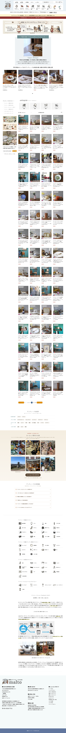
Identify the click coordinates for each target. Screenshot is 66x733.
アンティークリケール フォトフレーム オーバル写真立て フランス (46, 260)
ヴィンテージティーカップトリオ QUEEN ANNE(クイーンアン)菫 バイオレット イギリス (23, 241)
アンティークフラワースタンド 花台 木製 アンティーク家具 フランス (46, 298)
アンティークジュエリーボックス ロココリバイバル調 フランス (46, 374)
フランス (23, 416)
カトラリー (47, 422)
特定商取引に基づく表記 (53, 699)
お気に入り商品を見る (52, 691)
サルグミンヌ (40, 419)
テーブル (42, 422)
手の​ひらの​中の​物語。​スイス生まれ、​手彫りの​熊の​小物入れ (33, 60)
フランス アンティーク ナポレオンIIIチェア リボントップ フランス (35, 393)
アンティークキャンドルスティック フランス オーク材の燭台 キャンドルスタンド (58, 165)
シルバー (22, 422)
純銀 (25, 426)
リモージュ (46, 419)
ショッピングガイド (52, 690)
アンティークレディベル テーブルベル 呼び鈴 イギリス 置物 (35, 222)
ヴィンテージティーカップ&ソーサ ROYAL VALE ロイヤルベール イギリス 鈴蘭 (23, 222)
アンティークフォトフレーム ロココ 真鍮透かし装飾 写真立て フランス (46, 241)
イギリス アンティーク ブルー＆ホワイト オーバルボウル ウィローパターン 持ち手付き (35, 165)
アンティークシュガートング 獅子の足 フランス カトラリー (58, 260)
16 (28, 402)
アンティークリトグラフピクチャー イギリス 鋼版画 (23, 374)
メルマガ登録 (51, 701)
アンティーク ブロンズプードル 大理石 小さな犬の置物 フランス (46, 393)
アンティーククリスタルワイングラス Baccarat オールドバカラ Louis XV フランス (46, 165)
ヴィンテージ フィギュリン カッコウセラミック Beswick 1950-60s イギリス (58, 317)
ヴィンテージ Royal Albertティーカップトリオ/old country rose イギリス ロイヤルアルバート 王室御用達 (34, 374)
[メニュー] (62, 2)
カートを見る (51, 688)
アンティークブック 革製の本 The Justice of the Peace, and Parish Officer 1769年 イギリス (58, 393)
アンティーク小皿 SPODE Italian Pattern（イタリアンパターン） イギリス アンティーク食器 (23, 203)
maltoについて (51, 698)
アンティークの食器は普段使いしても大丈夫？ (24, 503)
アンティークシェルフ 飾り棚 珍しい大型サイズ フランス (23, 393)
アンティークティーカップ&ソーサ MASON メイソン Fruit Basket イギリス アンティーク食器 (46, 146)
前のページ (21, 402)
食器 (60, 8)
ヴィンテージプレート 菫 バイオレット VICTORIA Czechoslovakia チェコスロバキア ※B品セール (23, 146)
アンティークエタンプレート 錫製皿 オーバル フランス (46, 336)
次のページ (40, 402)
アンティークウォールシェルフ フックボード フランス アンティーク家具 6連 (23, 165)
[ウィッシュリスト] (56, 2)
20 (35, 402)
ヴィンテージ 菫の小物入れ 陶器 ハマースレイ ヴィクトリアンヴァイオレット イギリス (41, 86)
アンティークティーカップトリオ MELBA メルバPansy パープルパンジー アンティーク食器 (25, 86)
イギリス (19, 416)
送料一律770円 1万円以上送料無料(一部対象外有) (19, 12)
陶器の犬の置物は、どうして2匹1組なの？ (24, 496)
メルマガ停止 (51, 702)
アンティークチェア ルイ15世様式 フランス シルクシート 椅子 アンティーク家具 (47, 279)
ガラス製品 (34, 422)
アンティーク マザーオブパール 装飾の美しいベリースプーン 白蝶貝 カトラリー (35, 336)
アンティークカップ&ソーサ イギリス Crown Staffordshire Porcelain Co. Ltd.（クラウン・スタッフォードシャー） (58, 146)
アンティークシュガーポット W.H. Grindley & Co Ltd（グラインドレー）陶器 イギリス (35, 241)
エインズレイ (34, 419)
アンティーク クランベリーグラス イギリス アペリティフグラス (46, 184)
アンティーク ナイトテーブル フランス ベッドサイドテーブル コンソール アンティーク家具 (35, 184)
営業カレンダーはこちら (6, 698)
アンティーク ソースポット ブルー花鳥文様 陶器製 (23, 298)
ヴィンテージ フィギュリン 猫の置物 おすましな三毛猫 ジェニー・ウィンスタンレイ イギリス (56, 86)
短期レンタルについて (52, 693)
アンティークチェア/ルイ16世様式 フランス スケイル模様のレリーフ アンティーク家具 (35, 279)
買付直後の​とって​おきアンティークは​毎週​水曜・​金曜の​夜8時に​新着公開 (33, 67)
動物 (18, 426)
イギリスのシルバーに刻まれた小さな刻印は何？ (25, 493)
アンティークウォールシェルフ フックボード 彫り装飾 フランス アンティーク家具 (23, 336)
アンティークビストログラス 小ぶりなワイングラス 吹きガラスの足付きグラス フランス (35, 298)
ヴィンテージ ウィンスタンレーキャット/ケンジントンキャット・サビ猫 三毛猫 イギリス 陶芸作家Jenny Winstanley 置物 (58, 222)
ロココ (22, 426)
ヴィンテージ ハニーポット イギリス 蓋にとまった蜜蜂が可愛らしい (46, 203)
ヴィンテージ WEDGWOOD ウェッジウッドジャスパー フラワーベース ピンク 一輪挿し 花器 (35, 203)
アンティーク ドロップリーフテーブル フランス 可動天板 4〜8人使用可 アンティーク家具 (58, 355)
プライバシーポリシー (8, 154)
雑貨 (54, 8)
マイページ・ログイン (52, 704)
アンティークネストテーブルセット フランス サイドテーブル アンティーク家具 (23, 127)
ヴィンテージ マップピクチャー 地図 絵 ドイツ (46, 317)
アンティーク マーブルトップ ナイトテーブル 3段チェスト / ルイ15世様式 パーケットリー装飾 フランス (23, 260)
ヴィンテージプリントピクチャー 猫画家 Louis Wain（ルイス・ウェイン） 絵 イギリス (46, 355)
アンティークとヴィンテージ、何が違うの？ (24, 489)
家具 (26, 422)
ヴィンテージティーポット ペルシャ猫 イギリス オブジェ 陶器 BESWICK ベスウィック (58, 127)
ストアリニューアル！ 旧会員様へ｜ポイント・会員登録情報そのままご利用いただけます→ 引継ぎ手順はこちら (33, 15)
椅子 (38, 422)
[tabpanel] (10, 81)
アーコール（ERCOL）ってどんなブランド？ (24, 507)
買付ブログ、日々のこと (35, 12)
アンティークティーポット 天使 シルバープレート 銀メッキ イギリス (23, 279)
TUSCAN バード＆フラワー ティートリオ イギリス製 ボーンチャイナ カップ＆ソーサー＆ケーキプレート (35, 317)
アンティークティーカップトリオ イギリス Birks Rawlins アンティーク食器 (46, 127)
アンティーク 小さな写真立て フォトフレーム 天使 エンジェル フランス (58, 298)
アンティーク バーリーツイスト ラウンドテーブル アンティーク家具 (23, 355)
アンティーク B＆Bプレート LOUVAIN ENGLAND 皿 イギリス (35, 355)
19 (33, 402)
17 (29, 402)
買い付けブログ (51, 696)
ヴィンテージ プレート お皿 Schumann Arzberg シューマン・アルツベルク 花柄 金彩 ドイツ (9, 86)
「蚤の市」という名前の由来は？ (22, 500)
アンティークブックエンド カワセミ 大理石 (46, 222)
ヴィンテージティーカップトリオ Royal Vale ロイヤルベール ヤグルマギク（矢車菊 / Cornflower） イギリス (35, 260)
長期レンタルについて (52, 694)
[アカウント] (58, 2)
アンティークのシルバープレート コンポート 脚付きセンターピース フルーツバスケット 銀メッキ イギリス (58, 241)
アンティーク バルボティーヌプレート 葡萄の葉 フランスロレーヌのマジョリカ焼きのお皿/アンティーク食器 (58, 184)
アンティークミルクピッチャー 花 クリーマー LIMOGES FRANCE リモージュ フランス (35, 146)
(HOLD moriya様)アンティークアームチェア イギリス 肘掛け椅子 (58, 374)
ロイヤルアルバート (21, 419)
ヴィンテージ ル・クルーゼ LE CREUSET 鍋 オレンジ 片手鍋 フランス (58, 203)
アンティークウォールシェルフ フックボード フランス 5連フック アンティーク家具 (58, 336)
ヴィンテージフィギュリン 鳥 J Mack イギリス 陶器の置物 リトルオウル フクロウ (35, 127)
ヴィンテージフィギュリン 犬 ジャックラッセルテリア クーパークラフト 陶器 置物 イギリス (58, 279)
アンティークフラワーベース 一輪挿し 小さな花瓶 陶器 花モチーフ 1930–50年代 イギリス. (23, 317)
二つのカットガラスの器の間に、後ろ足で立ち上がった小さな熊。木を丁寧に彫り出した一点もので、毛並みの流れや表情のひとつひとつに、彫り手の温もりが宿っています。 (33, 62)
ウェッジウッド (28, 419)
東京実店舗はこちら (44, 12)
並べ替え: (20, 112)
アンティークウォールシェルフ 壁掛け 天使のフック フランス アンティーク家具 (23, 184)
